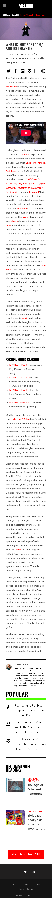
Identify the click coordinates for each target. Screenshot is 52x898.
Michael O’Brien (21, 419)
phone (14, 220)
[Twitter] (9, 71)
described (33, 191)
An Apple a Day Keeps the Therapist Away (25, 369)
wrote (18, 549)
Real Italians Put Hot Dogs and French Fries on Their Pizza (29, 710)
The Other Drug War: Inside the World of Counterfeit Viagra (28, 727)
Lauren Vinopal (26, 15)
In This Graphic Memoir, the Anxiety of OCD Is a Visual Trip (24, 381)
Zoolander (23, 154)
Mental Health (10, 15)
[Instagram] (43, 71)
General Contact (26, 889)
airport (25, 216)
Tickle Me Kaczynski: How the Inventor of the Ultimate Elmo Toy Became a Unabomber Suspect (36, 822)
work (24, 318)
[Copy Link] (36, 71)
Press (37, 884)
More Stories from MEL (26, 854)
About (15, 884)
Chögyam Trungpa (35, 162)
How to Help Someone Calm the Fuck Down (25, 394)
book (8, 225)
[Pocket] (29, 71)
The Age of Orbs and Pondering (35, 789)
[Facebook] (15, 71)
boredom (22, 208)
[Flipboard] (22, 71)
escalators (11, 86)
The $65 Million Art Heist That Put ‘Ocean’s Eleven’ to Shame (30, 744)
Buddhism (11, 171)
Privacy (26, 884)
